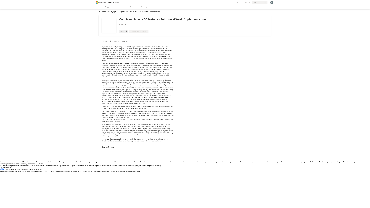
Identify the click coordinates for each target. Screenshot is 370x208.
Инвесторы (158, 166)
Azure (27, 166)
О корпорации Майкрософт (102, 166)
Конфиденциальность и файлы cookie (68, 171)
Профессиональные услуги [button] (107, 12)
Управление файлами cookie (130, 171)
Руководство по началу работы (69, 162)
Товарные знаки (103, 171)
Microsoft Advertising (54, 166)
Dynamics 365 (33, 166)
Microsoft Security (19, 166)
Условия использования (90, 171)
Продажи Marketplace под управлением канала (352, 162)
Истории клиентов (42, 162)
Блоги (33, 162)
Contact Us (52, 171)
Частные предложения (106, 162)
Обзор (105, 41)
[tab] (105, 41)
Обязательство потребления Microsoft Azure (129, 162)
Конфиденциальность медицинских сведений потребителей (20, 171)
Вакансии (90, 166)
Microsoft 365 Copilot (68, 166)
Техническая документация (89, 162)
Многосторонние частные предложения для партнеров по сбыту (21, 164)
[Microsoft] (101, 2)
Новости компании (118, 166)
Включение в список (189, 162)
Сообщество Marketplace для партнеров (323, 162)
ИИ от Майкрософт (6, 166)
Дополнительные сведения (119, 41)
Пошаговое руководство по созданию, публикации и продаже (260, 162)
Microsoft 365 (42, 166)
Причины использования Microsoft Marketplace (15, 162)
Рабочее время (53, 162)
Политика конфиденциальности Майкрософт (139, 166)
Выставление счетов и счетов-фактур (156, 162)
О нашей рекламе (115, 171)
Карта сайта (44, 171)
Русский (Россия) (6, 168)
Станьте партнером (176, 162)
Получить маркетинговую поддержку (209, 162)
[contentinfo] (118, 12)
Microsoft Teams (81, 166)
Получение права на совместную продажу (295, 162)
